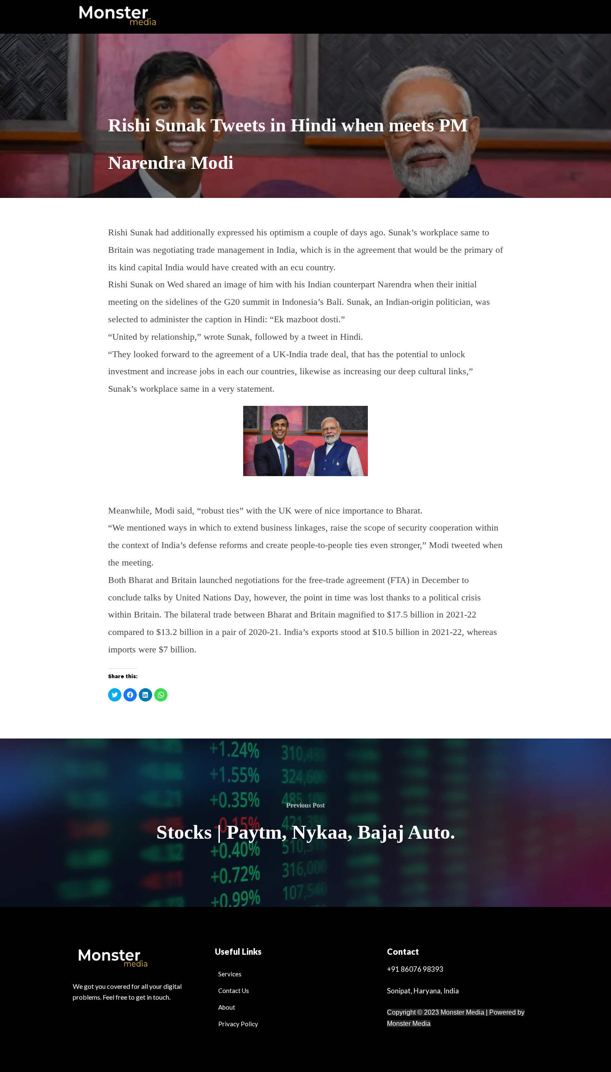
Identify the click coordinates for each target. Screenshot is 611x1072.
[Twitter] (121, 1032)
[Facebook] (97, 1032)
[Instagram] (144, 1032)
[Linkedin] (168, 1032)
